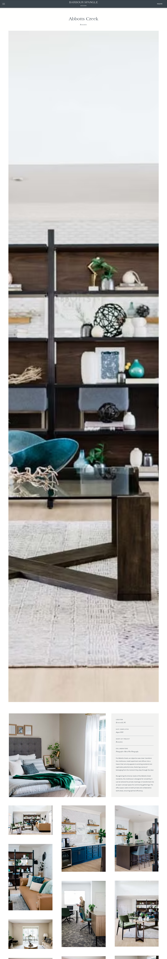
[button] (3, 4)
